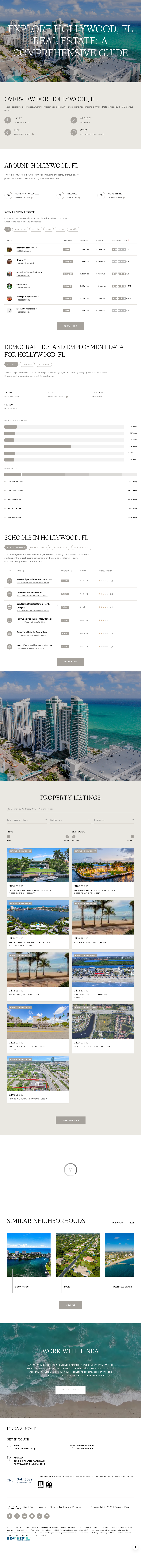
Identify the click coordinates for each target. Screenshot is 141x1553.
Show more (70, 326)
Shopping (37, 229)
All (9, 229)
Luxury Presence (73, 1507)
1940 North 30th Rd (25, 263)
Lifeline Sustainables (26, 309)
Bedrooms (99, 820)
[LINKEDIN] (24, 1516)
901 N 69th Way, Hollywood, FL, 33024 (31, 622)
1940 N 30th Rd (23, 276)
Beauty (61, 229)
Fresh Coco (22, 284)
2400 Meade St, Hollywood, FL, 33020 (31, 648)
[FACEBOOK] (9, 1516)
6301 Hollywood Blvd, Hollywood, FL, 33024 (33, 582)
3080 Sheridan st (24, 251)
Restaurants (21, 229)
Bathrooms (56, 820)
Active (50, 229)
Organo (20, 260)
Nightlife (74, 229)
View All (70, 1305)
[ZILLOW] (47, 1516)
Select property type (17, 820)
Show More (70, 662)
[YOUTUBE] (32, 1516)
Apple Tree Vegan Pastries (28, 272)
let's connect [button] (70, 1390)
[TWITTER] (39, 1516)
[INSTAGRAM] (17, 1516)
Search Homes (70, 1120)
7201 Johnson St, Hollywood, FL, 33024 (31, 635)
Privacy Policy (123, 1507)
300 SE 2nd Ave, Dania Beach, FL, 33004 (32, 596)
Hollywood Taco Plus (25, 248)
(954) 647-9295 (85, 1449)
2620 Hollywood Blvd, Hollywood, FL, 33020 (33, 611)
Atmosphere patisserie (27, 297)
